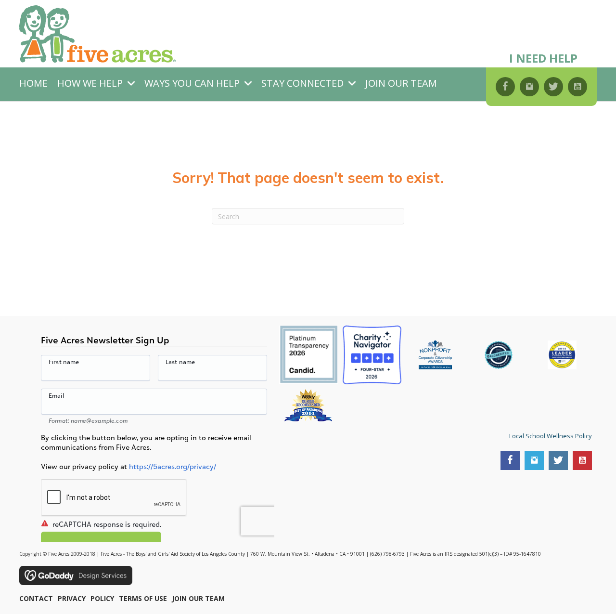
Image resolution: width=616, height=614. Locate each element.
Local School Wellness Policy (550, 435)
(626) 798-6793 (387, 553)
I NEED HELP (543, 58)
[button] (505, 86)
